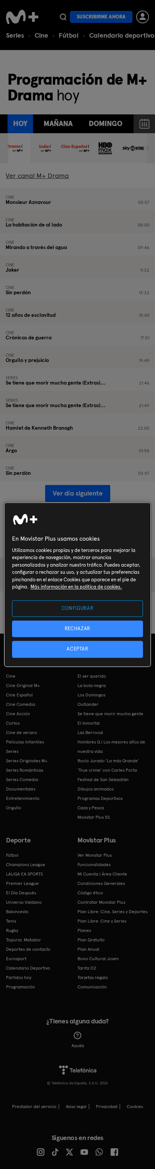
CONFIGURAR (78, 608)
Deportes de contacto (28, 949)
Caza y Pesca (91, 807)
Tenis (11, 921)
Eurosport (16, 958)
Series (15, 35)
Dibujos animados (96, 789)
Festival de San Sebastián (103, 779)
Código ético (90, 892)
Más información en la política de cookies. (76, 587)
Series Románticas (24, 770)
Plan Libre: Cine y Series (102, 921)
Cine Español (19, 695)
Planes (84, 930)
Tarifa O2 (87, 968)
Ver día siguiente (78, 493)
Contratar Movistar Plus (101, 902)
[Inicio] (22, 17)
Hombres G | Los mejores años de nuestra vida (111, 746)
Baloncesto (17, 911)
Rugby (12, 930)
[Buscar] (63, 17)
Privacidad (106, 1106)
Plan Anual (88, 949)
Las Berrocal (90, 732)
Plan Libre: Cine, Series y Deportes (112, 911)
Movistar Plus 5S (94, 817)
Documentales (20, 789)
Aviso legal (76, 1106)
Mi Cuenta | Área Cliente (102, 874)
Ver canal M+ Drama (37, 175)
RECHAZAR (77, 629)
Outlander (88, 704)
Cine (41, 35)
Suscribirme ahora (101, 17)
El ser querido (92, 676)
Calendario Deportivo (28, 968)
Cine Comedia (20, 704)
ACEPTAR (77, 649)
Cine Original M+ (23, 685)
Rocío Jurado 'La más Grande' (108, 760)
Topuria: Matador (23, 939)
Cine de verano (21, 732)
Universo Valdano (24, 902)
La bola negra (92, 685)
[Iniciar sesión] (142, 17)
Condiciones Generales (101, 883)
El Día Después (21, 892)
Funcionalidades (94, 864)
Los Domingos (91, 695)
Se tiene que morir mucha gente (110, 713)
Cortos (13, 723)
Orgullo (13, 807)
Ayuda (77, 1045)
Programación (20, 987)
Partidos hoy (18, 977)
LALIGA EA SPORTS (24, 874)
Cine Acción (18, 713)
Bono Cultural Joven (98, 958)
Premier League (22, 883)
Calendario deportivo (122, 35)
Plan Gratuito (91, 939)
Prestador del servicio (34, 1106)
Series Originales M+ (26, 760)
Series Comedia (22, 779)
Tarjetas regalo (93, 977)
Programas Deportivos (100, 798)
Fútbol (69, 35)
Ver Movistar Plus (95, 855)
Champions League (25, 864)
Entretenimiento (23, 798)
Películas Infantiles (25, 742)
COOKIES (135, 1106)
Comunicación (92, 987)
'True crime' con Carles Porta (107, 770)
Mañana (58, 123)
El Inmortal (89, 723)
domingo (105, 123)
